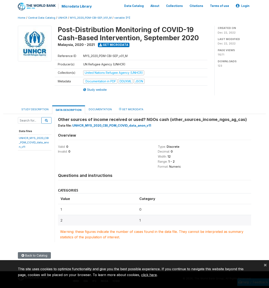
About (154, 6)
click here (149, 275)
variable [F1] (122, 17)
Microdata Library (77, 6)
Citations (196, 6)
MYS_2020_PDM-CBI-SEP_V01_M (91, 17)
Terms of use (219, 6)
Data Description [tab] (69, 110)
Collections (174, 6)
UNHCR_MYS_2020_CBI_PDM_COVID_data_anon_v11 (34, 142)
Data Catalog (134, 6)
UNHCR (62, 17)
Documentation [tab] (100, 109)
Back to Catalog (35, 255)
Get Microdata (115, 45)
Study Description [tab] (35, 109)
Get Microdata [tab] (132, 109)
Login (245, 6)
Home (21, 17)
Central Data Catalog (41, 17)
